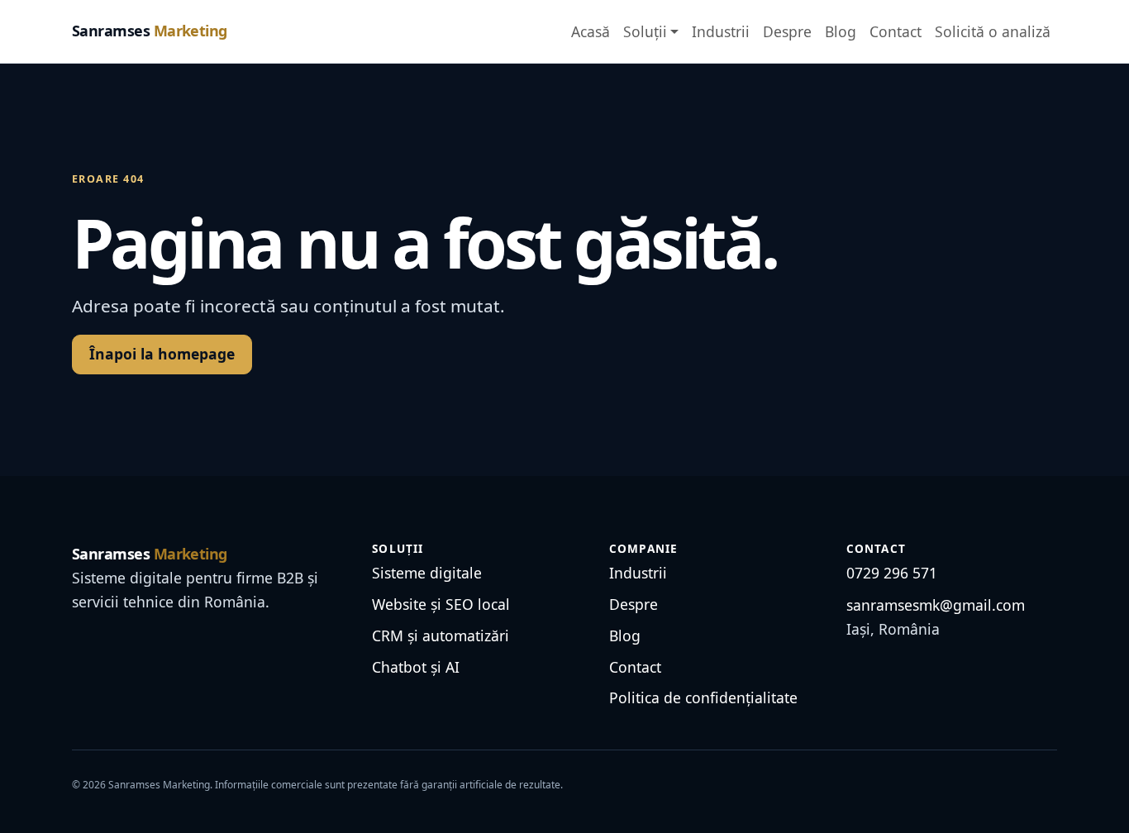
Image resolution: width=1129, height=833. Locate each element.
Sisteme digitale (427, 573)
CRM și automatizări (440, 635)
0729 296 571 (891, 573)
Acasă (590, 31)
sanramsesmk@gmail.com (935, 605)
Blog (840, 31)
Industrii (721, 31)
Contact (895, 31)
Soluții (645, 31)
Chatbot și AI (416, 667)
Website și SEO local (441, 604)
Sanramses (149, 30)
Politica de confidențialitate (703, 697)
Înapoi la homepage (162, 354)
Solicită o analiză (992, 31)
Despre (787, 31)
